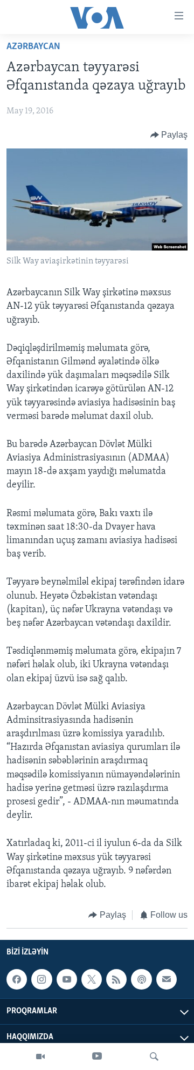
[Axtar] (154, 1056)
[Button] (169, 135)
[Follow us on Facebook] (16, 979)
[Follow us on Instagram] (41, 979)
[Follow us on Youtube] (67, 979)
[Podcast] (141, 979)
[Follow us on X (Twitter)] (91, 979)
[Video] (40, 1056)
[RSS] (116, 979)
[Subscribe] (166, 979)
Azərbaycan (33, 47)
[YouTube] (97, 1056)
